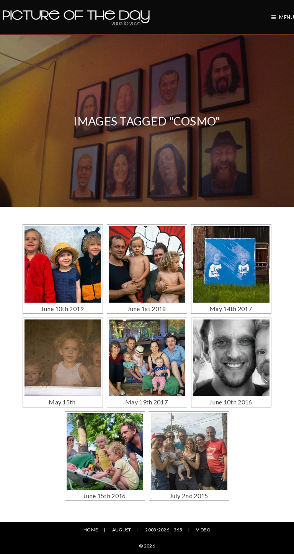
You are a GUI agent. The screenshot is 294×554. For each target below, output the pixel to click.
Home (90, 530)
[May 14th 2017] (231, 264)
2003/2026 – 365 (163, 530)
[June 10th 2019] (62, 264)
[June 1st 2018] (147, 264)
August (121, 530)
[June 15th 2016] (105, 451)
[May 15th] (62, 357)
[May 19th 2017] (147, 357)
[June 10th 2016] (231, 357)
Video (203, 530)
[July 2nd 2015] (189, 451)
